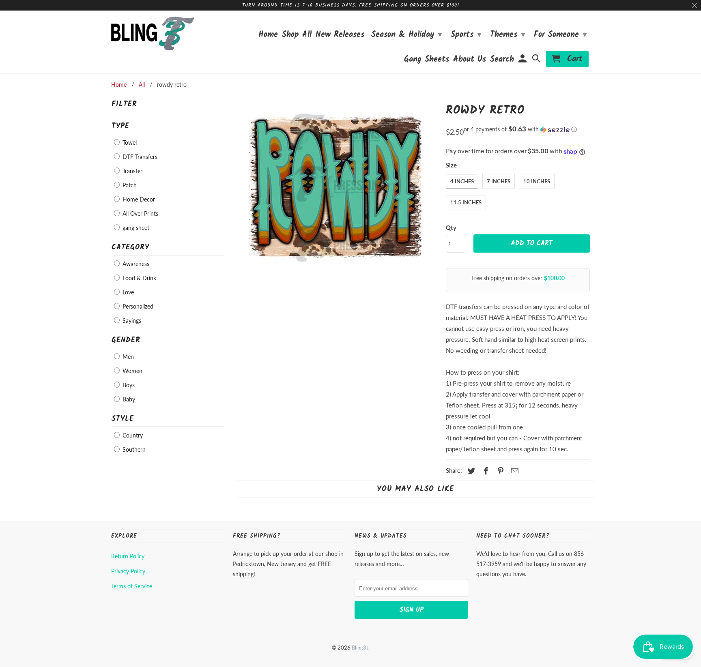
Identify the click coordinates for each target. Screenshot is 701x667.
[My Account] (523, 60)
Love (127, 292)
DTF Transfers (139, 156)
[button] (527, 129)
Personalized (137, 306)
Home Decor (138, 199)
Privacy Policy (128, 571)
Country (132, 435)
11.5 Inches (466, 202)
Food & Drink (138, 278)
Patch (129, 185)
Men (127, 356)
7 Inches (498, 181)
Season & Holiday (406, 34)
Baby (128, 399)
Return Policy (127, 556)
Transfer (131, 170)
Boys (128, 385)
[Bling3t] (152, 34)
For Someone (560, 34)
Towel (129, 142)
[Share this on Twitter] (470, 470)
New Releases (340, 35)
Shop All (297, 35)
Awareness (135, 263)
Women (131, 370)
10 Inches (536, 181)
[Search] (537, 60)
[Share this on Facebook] (484, 470)
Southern (133, 449)
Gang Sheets (426, 60)
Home (268, 35)
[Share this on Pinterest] (499, 470)
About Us (469, 60)
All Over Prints (139, 213)
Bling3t (360, 647)
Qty (451, 227)
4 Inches (462, 181)
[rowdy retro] (335, 187)
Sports (466, 34)
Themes (507, 34)
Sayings (131, 320)
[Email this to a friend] (513, 470)
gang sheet (135, 227)
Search (502, 60)
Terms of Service (131, 586)
